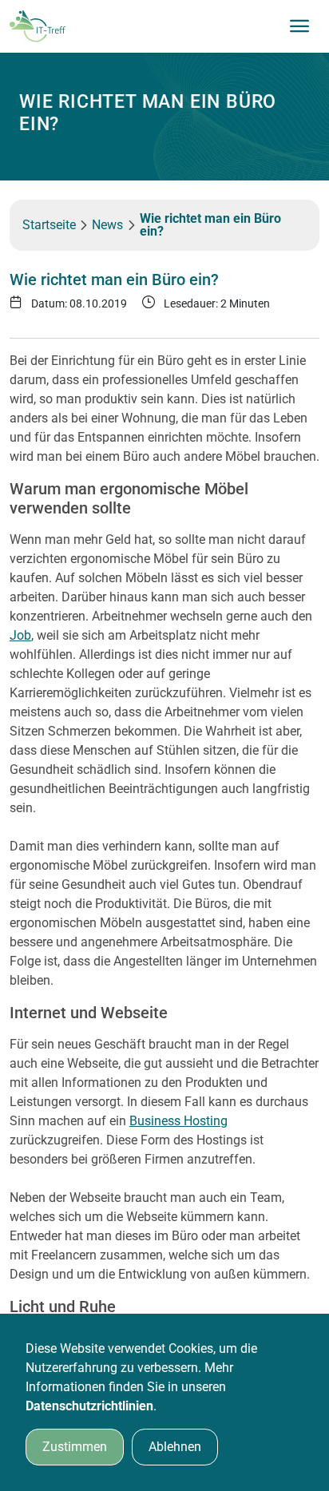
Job (20, 635)
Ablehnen (175, 1446)
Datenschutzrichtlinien (89, 1406)
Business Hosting (178, 1120)
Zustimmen (74, 1446)
